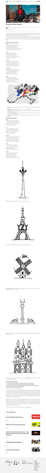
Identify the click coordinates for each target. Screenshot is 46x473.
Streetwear (17, 1)
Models (35, 462)
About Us (36, 465)
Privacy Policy (36, 466)
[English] (39, 1)
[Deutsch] (37, 1)
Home (7, 3)
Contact (35, 467)
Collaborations (36, 463)
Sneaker (10, 1)
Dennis (9, 26)
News (21, 1)
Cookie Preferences (36, 470)
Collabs (14, 1)
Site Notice (36, 464)
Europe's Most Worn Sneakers (17, 3)
